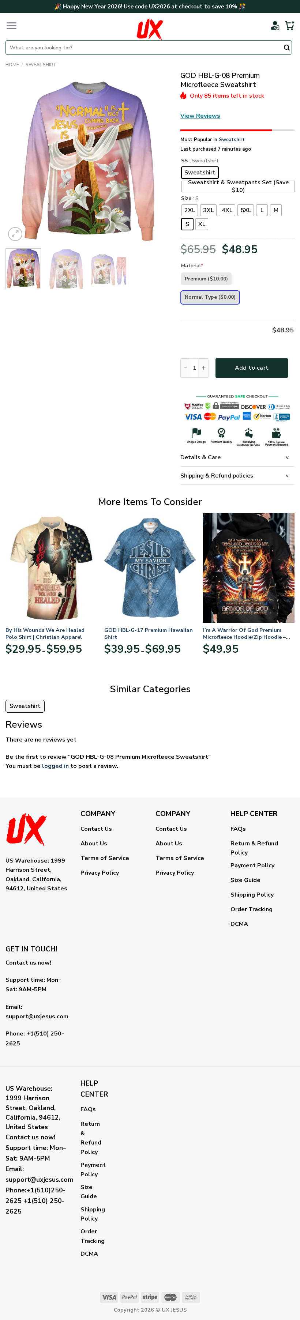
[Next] (157, 160)
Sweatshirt (41, 64)
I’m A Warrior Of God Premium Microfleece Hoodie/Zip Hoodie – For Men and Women (244, 633)
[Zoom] (15, 234)
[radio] (200, 172)
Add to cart (252, 368)
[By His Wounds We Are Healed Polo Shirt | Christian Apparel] (51, 568)
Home (12, 64)
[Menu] (11, 25)
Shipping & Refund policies (216, 476)
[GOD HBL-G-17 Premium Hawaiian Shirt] (150, 568)
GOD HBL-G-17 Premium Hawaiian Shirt (148, 633)
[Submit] (287, 48)
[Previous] (18, 160)
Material (192, 265)
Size (186, 198)
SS (184, 161)
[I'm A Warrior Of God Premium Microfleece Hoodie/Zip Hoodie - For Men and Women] (249, 568)
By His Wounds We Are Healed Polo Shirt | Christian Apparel (45, 633)
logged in (55, 766)
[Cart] (290, 25)
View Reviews (200, 116)
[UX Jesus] (150, 29)
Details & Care (200, 457)
